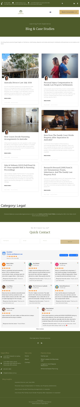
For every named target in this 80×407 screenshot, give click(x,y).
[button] (62, 3)
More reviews (40, 329)
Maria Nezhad (49, 308)
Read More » (7, 98)
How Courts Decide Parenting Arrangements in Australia (32, 389)
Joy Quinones (63, 263)
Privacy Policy (40, 400)
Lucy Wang (9, 286)
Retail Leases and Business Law (49, 360)
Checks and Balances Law (14, 254)
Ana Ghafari (36, 263)
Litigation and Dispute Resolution (48, 364)
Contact (27, 362)
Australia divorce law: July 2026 (18, 83)
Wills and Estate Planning (49, 369)
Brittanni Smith (10, 308)
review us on (73, 255)
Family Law (44, 356)
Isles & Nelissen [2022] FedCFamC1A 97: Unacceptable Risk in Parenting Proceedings (19, 167)
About (27, 359)
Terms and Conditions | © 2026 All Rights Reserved (40, 401)
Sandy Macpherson (65, 286)
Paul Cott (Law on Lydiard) (40, 286)
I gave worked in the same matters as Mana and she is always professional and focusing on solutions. (18, 316)
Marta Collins (9, 263)
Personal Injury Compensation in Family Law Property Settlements (35, 385)
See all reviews (64, 255)
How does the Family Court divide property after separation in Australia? (59, 137)
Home (27, 356)
